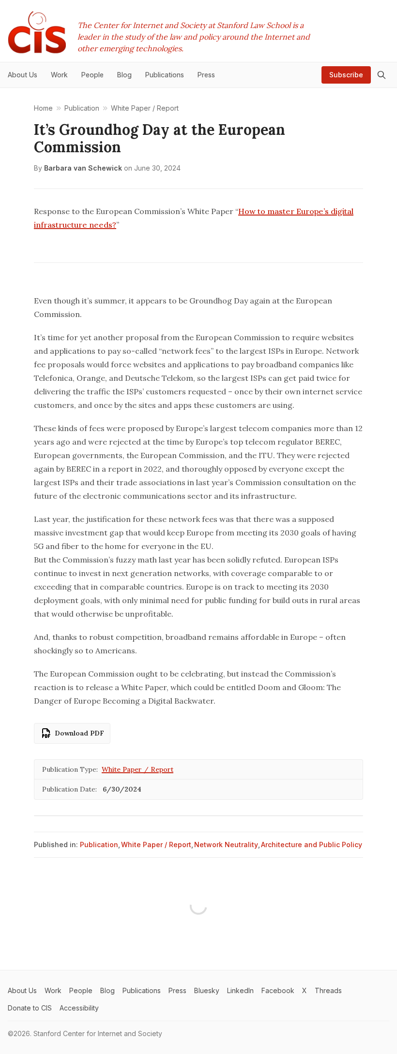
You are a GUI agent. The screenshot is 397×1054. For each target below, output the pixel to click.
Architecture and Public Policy (311, 844)
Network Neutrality (226, 844)
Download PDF (79, 733)
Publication (99, 844)
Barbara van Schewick (83, 168)
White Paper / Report (137, 769)
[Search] (381, 75)
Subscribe (346, 75)
